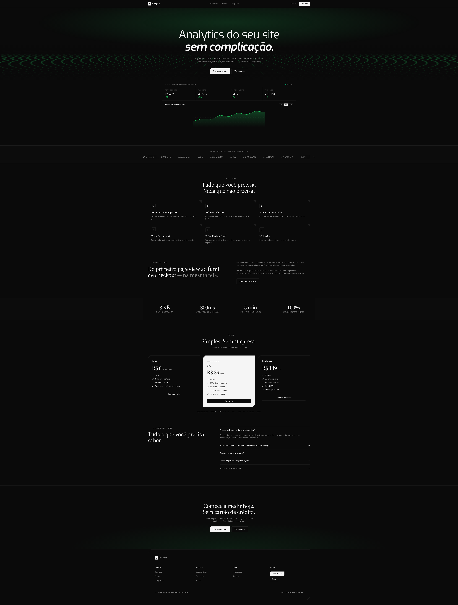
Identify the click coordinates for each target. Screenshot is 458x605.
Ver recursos (239, 71)
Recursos (214, 4)
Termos (236, 576)
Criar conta (304, 4)
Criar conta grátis (220, 71)
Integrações (159, 580)
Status (198, 580)
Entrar (293, 4)
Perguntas (235, 4)
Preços (224, 4)
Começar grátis (174, 394)
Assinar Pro (229, 401)
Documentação (202, 572)
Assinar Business (284, 397)
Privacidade (237, 572)
